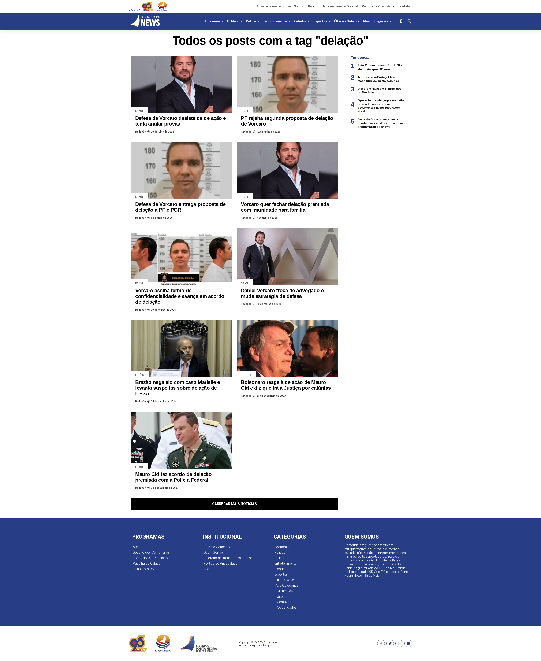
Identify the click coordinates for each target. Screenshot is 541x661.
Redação (140, 131)
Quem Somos (294, 6)
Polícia (251, 21)
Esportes (320, 21)
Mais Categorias (375, 21)
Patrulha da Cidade (147, 563)
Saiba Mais (372, 575)
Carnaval (283, 602)
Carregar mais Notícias (234, 504)
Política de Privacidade (378, 6)
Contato (404, 6)
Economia (212, 21)
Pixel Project (265, 645)
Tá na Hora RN (143, 569)
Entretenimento (275, 21)
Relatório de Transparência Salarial (333, 6)
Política (233, 21)
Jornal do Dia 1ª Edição (150, 558)
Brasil (281, 596)
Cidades (300, 21)
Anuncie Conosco (269, 6)
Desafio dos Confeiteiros (151, 552)
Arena (137, 547)
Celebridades (286, 607)
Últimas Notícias (346, 21)
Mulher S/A (285, 591)
